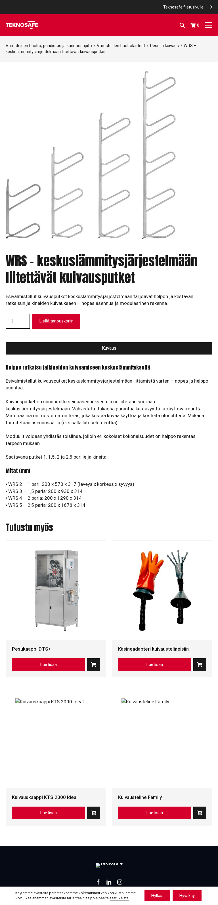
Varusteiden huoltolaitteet (121, 45)
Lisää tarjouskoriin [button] (93, 664)
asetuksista (119, 898)
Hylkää (157, 895)
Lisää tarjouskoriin (56, 321)
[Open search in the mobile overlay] (182, 25)
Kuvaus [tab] (109, 348)
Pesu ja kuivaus (164, 45)
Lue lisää (48, 664)
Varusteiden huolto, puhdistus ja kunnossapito (49, 45)
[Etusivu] (22, 25)
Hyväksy (187, 895)
